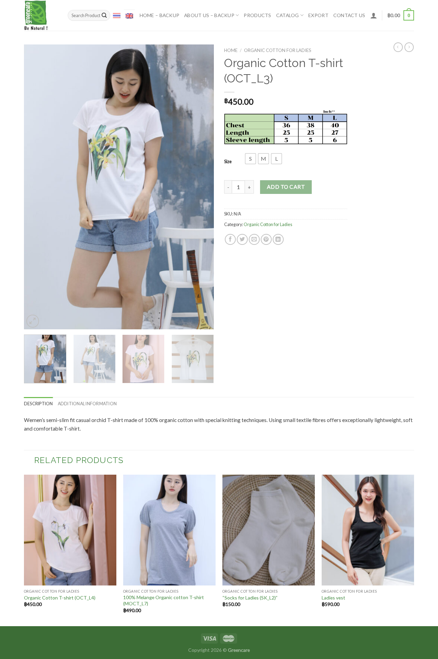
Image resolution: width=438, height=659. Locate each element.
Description (38, 403)
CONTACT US (349, 15)
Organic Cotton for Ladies (277, 50)
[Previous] (36, 186)
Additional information (87, 403)
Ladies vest (333, 598)
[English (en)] (129, 15)
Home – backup (160, 15)
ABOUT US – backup (209, 15)
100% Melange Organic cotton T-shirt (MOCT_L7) (163, 600)
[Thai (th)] (116, 15)
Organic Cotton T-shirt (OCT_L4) (59, 598)
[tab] (38, 404)
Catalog (287, 15)
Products (257, 15)
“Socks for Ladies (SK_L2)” (250, 598)
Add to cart (286, 187)
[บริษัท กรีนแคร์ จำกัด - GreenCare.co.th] (40, 15)
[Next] (201, 186)
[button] (250, 159)
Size (228, 161)
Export (318, 15)
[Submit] (104, 15)
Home (230, 50)
